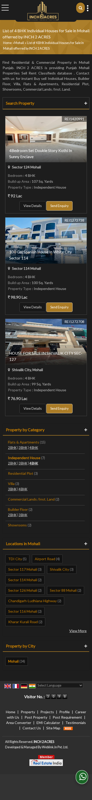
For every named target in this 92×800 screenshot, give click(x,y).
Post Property (36, 717)
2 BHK (12, 448)
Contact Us (31, 728)
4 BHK (33, 448)
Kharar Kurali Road (23, 622)
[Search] (80, 8)
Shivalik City (59, 569)
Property (28, 712)
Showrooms (17, 525)
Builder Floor (18, 509)
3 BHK (23, 448)
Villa (11, 483)
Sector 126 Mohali (22, 590)
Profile (64, 712)
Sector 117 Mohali (22, 569)
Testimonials (75, 722)
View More (78, 631)
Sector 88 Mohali (63, 590)
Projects (47, 712)
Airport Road (45, 559)
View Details (33, 206)
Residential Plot (20, 473)
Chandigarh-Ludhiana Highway (32, 601)
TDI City (15, 559)
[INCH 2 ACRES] (43, 10)
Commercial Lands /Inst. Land (31, 499)
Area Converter (18, 722)
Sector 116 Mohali (22, 611)
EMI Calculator (48, 722)
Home (7, 43)
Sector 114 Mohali (22, 580)
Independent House (24, 458)
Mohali (19, 43)
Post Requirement (67, 717)
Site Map (53, 728)
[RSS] (68, 728)
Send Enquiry (59, 206)
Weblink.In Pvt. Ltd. (55, 747)
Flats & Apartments (23, 442)
